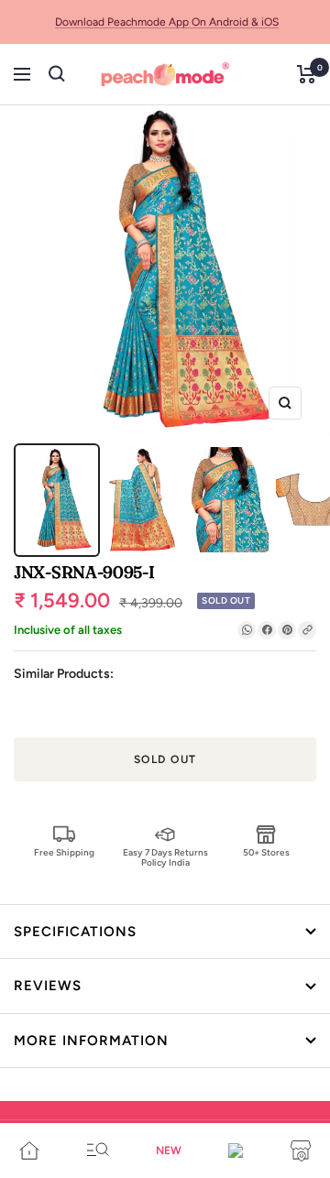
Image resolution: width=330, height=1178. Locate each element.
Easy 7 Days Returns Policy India (165, 856)
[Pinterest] (287, 630)
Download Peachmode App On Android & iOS (167, 22)
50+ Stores (266, 852)
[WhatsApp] (246, 630)
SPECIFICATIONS (75, 931)
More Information (91, 1040)
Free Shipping (64, 852)
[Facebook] (267, 630)
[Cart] (306, 74)
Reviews (48, 985)
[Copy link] (307, 630)
